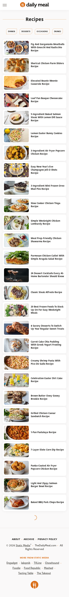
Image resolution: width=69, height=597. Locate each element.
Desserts (25, 31)
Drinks (57, 31)
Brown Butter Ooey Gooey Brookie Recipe (45, 397)
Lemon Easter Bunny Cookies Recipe (46, 135)
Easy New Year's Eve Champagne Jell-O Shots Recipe (44, 169)
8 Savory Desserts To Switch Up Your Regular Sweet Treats (47, 327)
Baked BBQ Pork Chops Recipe (47, 502)
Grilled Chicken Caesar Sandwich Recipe (43, 415)
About (16, 539)
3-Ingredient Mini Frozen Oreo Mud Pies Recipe (47, 187)
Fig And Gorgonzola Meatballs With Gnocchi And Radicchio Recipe (47, 47)
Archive (29, 539)
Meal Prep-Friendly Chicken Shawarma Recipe (46, 240)
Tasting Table (25, 573)
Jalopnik (25, 563)
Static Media (23, 545)
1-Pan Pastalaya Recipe (43, 432)
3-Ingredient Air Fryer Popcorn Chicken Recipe (48, 152)
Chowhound (52, 563)
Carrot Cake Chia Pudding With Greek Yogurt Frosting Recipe (46, 344)
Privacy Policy (47, 539)
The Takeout (44, 573)
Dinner (11, 31)
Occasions (42, 31)
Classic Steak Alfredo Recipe (46, 292)
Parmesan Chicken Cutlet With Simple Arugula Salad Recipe (47, 257)
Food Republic (32, 568)
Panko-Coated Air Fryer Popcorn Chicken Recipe (44, 467)
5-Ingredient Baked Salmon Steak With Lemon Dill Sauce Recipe (46, 117)
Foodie (16, 568)
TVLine (38, 563)
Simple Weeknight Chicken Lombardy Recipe (45, 222)
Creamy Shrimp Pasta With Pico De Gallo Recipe (45, 362)
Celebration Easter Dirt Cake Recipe (46, 380)
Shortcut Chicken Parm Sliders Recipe (47, 65)
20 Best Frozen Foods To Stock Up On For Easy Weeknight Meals (47, 309)
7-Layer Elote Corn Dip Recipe (47, 449)
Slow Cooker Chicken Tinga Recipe (45, 205)
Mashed (48, 568)
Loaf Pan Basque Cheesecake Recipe (46, 100)
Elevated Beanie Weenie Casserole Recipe (44, 82)
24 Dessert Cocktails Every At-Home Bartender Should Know (47, 275)
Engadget (12, 563)
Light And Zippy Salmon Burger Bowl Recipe (44, 485)
